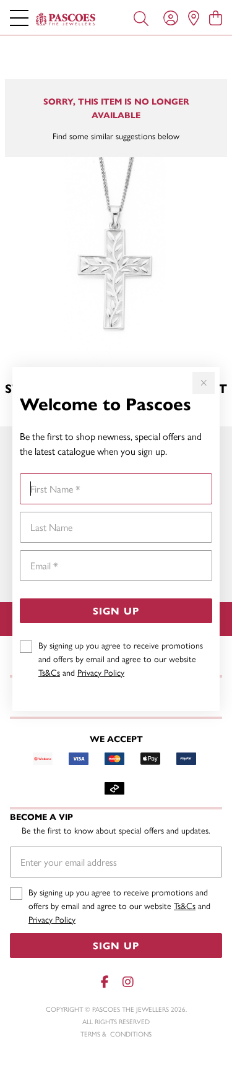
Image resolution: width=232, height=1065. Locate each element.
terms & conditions (116, 1033)
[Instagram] (127, 982)
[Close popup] (203, 383)
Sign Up (116, 610)
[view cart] (215, 17)
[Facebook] (105, 982)
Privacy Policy (100, 672)
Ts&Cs (49, 672)
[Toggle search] (141, 17)
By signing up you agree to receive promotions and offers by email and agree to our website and (120, 658)
